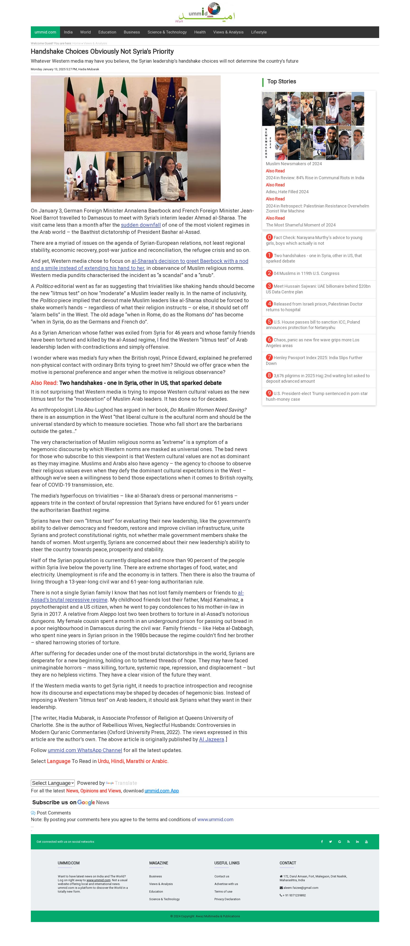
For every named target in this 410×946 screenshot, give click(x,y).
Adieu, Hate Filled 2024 (287, 191)
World (85, 32)
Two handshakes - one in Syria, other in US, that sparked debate (140, 383)
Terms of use (223, 891)
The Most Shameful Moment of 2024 (300, 224)
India (68, 32)
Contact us (221, 876)
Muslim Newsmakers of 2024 (294, 163)
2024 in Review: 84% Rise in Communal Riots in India (315, 177)
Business (132, 32)
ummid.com (45, 32)
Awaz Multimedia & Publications (218, 916)
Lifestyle (259, 32)
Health (200, 32)
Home (76, 43)
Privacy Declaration (227, 899)
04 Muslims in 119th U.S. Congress (307, 273)
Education (107, 32)
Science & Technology (167, 32)
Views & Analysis (228, 32)
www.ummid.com (215, 819)
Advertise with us (226, 884)
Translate (126, 783)
